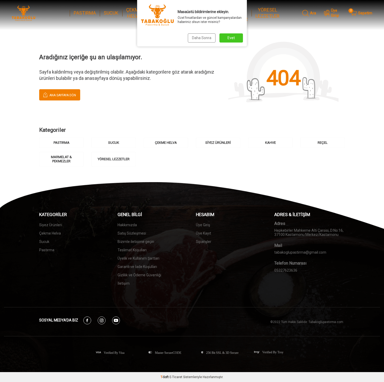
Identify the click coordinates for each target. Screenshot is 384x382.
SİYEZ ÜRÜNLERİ (218, 143)
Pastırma (46, 250)
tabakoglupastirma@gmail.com (300, 252)
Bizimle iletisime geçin (136, 242)
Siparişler (203, 242)
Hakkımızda (127, 225)
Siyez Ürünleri (50, 225)
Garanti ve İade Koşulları (137, 267)
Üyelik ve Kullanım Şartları (138, 258)
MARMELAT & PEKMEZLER (61, 159)
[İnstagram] (101, 320)
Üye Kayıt (203, 233)
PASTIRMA (85, 13)
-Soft (165, 377)
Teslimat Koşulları (132, 250)
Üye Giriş (203, 225)
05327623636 (285, 270)
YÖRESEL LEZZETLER (267, 13)
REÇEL (323, 143)
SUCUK (111, 13)
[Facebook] (87, 320)
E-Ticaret (176, 377)
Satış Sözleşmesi (132, 233)
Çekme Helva (50, 233)
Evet (231, 38)
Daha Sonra (201, 38)
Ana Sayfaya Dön (62, 95)
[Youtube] (116, 320)
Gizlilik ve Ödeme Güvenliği (139, 275)
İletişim (124, 283)
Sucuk (44, 242)
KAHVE (270, 143)
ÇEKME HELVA (133, 13)
